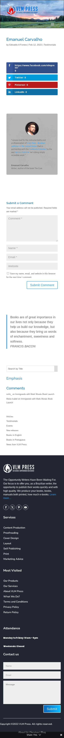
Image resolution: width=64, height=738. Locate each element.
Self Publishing (12, 548)
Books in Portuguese (15, 440)
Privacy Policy (11, 607)
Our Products (10, 581)
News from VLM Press (16, 444)
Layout (7, 543)
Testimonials (50, 44)
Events (9, 426)
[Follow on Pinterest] (19, 507)
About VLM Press (13, 591)
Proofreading (10, 533)
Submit (52, 709)
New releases (12, 430)
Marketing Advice (13, 559)
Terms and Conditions (15, 601)
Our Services (10, 586)
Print (6, 554)
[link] (37, 149)
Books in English (14, 435)
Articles (9, 416)
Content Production (14, 527)
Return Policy (10, 612)
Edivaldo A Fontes (18, 44)
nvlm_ (9, 394)
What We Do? (11, 596)
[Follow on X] (12, 507)
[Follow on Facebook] (6, 507)
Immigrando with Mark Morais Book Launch (34, 394)
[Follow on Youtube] (25, 507)
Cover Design (11, 538)
